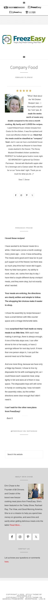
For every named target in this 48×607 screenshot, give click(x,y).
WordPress (31, 599)
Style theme (32, 594)
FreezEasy (24, 39)
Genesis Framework (13, 599)
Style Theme (32, 597)
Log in (42, 599)
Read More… (16, 525)
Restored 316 (24, 596)
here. (7, 561)
